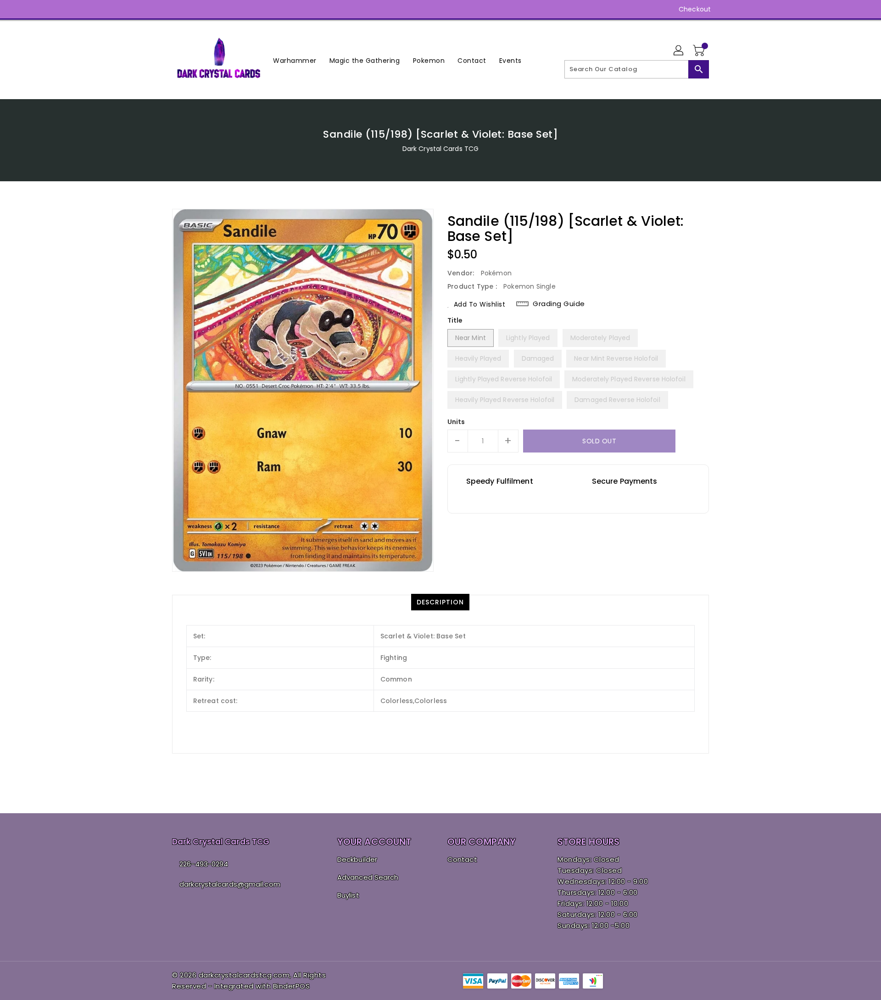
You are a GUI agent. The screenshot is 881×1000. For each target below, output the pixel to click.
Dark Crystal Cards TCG (440, 148)
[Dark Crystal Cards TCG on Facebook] (159, 9)
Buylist (348, 895)
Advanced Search (368, 877)
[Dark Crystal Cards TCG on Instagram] (177, 9)
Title (455, 320)
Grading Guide (559, 303)
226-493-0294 (203, 864)
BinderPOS (291, 986)
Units (456, 422)
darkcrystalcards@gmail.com (229, 884)
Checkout (695, 9)
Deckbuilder (357, 859)
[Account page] (679, 51)
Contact (462, 859)
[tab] (440, 602)
